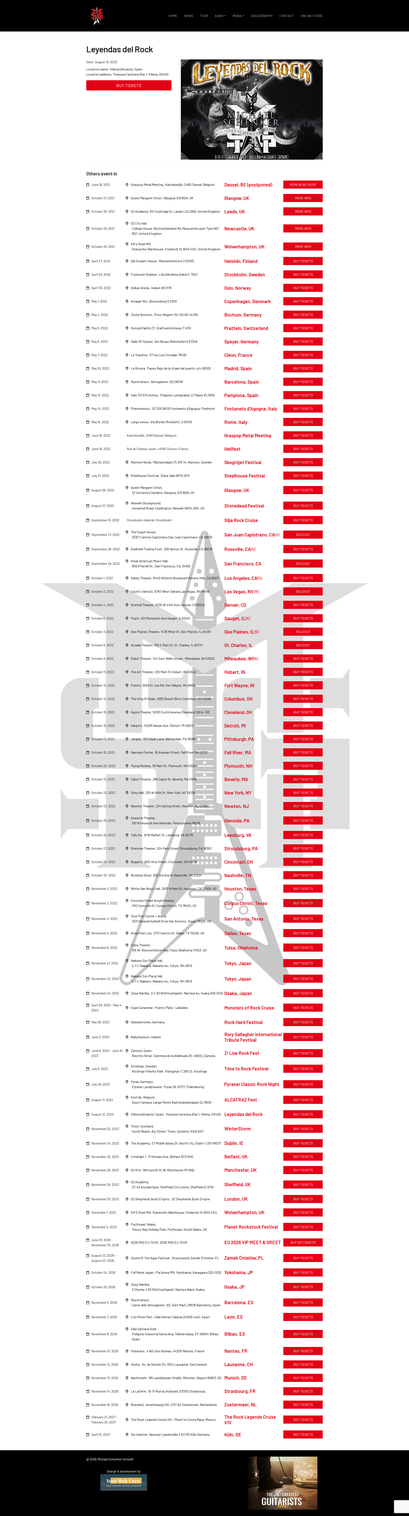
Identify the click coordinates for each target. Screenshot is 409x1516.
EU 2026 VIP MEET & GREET (252, 1242)
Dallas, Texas (237, 933)
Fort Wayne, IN (239, 685)
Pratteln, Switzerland (246, 328)
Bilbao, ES (234, 1334)
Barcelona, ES (238, 1302)
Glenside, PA (236, 820)
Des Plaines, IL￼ (241, 631)
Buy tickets (303, 261)
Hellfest (232, 449)
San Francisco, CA (242, 563)
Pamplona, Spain (241, 395)
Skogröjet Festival (242, 462)
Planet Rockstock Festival (251, 1226)
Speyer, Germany (241, 341)
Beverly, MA (236, 779)
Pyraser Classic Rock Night (251, 1084)
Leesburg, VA (237, 835)
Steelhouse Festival (244, 475)
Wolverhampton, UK (244, 246)
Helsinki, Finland (241, 261)
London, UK (236, 1199)
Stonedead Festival (244, 505)
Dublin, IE (233, 1143)
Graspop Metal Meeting (247, 435)
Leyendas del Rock (243, 1114)
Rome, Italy (236, 422)
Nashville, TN (237, 875)
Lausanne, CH (238, 1364)
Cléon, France (238, 355)
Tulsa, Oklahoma (241, 947)
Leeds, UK (234, 211)
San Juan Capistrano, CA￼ (251, 534)
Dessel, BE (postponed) (248, 184)
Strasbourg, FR (239, 1391)
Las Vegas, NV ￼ (241, 591)
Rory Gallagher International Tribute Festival (253, 1037)
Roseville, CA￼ (239, 549)
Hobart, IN (235, 672)
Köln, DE (232, 1434)
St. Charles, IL (238, 645)
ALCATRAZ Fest (240, 1099)
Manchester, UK (240, 1170)
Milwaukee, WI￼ (241, 658)
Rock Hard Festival (243, 1022)
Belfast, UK (236, 1156)
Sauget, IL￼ (237, 618)
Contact (286, 16)
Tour (204, 16)
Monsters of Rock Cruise (249, 1007)
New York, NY (238, 792)
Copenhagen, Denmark (247, 301)
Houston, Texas (240, 888)
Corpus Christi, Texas (245, 903)
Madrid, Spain (238, 368)
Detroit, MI (235, 725)
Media (237, 16)
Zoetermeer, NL (240, 1404)
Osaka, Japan (238, 993)
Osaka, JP (234, 1286)
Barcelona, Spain (241, 381)
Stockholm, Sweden (244, 274)
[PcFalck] (123, 1482)
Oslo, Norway (237, 288)
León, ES (233, 1317)
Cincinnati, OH (238, 862)
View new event (303, 184)
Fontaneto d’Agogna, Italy (250, 408)
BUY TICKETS (128, 85)
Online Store (312, 16)
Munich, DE (235, 1377)
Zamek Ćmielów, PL (244, 1258)
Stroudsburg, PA (241, 848)
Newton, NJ (236, 806)
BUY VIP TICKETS (303, 1242)
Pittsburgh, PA (239, 739)
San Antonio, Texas (244, 918)
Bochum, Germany (243, 314)
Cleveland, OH (238, 712)
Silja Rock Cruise (241, 520)
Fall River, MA (238, 752)
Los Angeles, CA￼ (243, 578)
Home (173, 16)
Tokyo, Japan (237, 963)
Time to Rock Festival (246, 1068)
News (188, 16)
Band (219, 16)
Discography (261, 16)
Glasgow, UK (236, 198)
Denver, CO (235, 605)
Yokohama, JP (238, 1272)
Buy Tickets (303, 1143)
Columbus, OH (238, 698)
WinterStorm (237, 1128)
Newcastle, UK (239, 228)
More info (303, 198)
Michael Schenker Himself (97, 15)
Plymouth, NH (238, 766)
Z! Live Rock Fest (241, 1053)
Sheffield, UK (237, 1184)
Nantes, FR (235, 1351)
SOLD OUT (303, 534)
